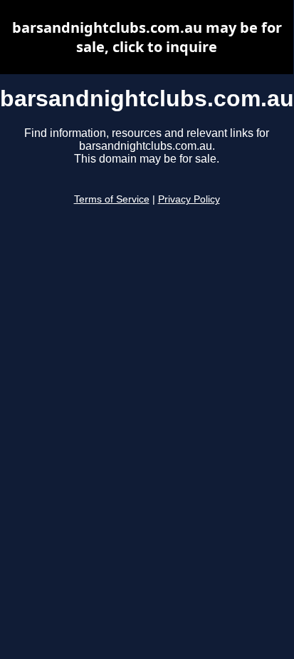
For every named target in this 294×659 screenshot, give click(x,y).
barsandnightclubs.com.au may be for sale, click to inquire (147, 37)
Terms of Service (111, 199)
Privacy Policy (189, 199)
